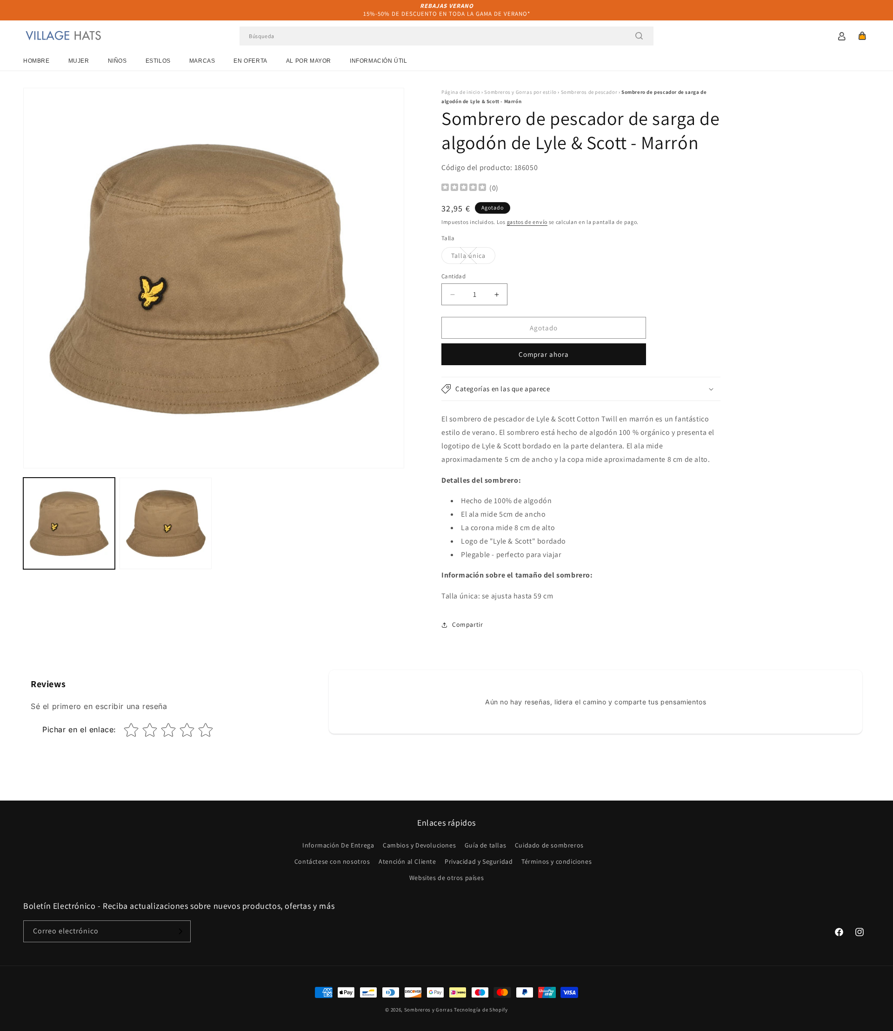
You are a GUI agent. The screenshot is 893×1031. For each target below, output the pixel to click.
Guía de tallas (485, 845)
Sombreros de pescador (589, 92)
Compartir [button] (467, 624)
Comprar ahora (544, 354)
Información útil (378, 61)
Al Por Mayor (308, 61)
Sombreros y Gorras (428, 1009)
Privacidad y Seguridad (479, 861)
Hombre (36, 61)
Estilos (158, 61)
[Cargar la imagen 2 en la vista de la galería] (165, 523)
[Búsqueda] (639, 35)
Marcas (202, 61)
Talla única (473, 257)
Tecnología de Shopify (481, 1009)
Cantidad (453, 276)
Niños (117, 61)
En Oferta (250, 61)
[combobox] (446, 36)
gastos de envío (527, 221)
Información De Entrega (338, 845)
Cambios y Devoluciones (419, 845)
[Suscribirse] (180, 931)
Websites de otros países (446, 877)
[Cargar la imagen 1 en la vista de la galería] (69, 523)
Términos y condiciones (556, 861)
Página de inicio (460, 92)
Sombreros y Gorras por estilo (520, 92)
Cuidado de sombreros (549, 845)
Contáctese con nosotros (332, 861)
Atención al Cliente (407, 861)
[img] (463, 188)
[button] (862, 35)
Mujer (78, 61)
